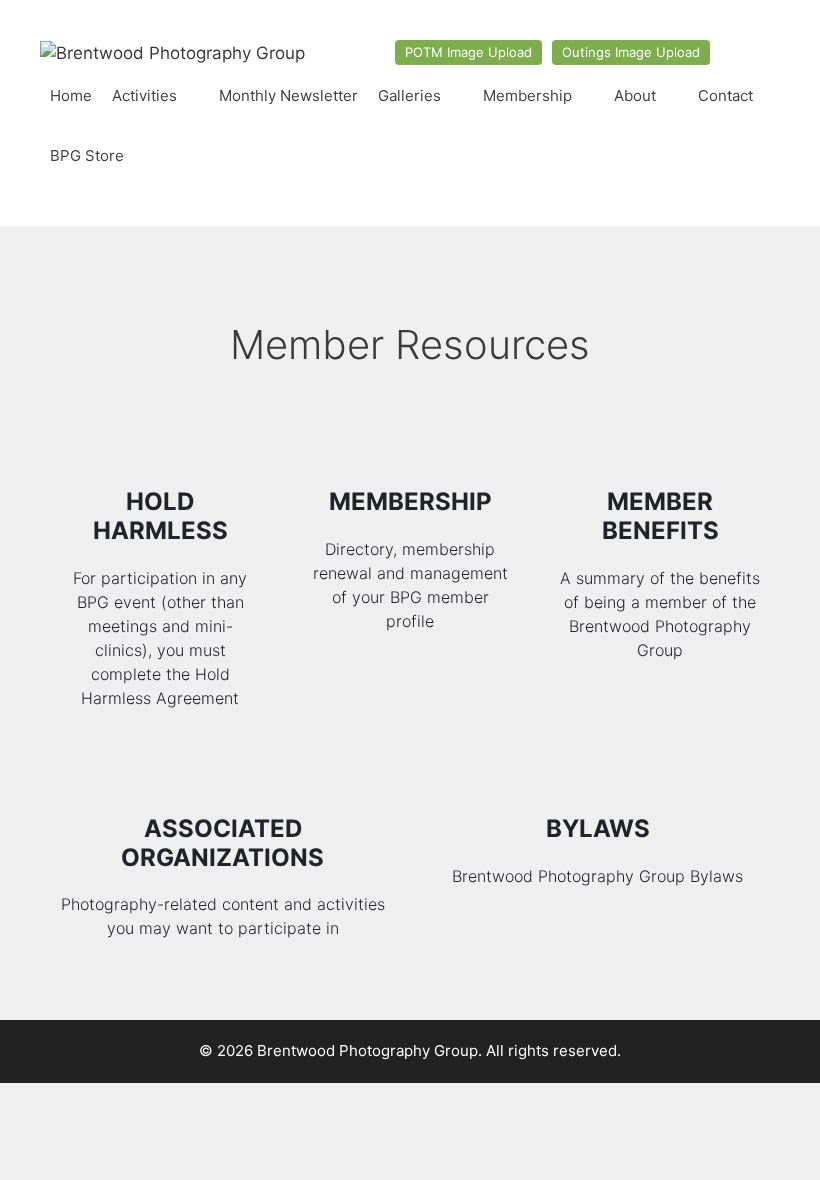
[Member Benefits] (660, 450)
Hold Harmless (160, 516)
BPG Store (87, 155)
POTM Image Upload (468, 52)
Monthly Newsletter (288, 95)
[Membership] (410, 450)
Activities (144, 95)
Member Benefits (660, 516)
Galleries (409, 95)
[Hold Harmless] (160, 450)
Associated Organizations (222, 843)
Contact (725, 95)
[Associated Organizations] (222, 777)
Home (71, 95)
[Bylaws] (597, 777)
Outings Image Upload (631, 52)
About (635, 95)
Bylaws (598, 828)
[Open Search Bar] (760, 156)
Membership (527, 95)
